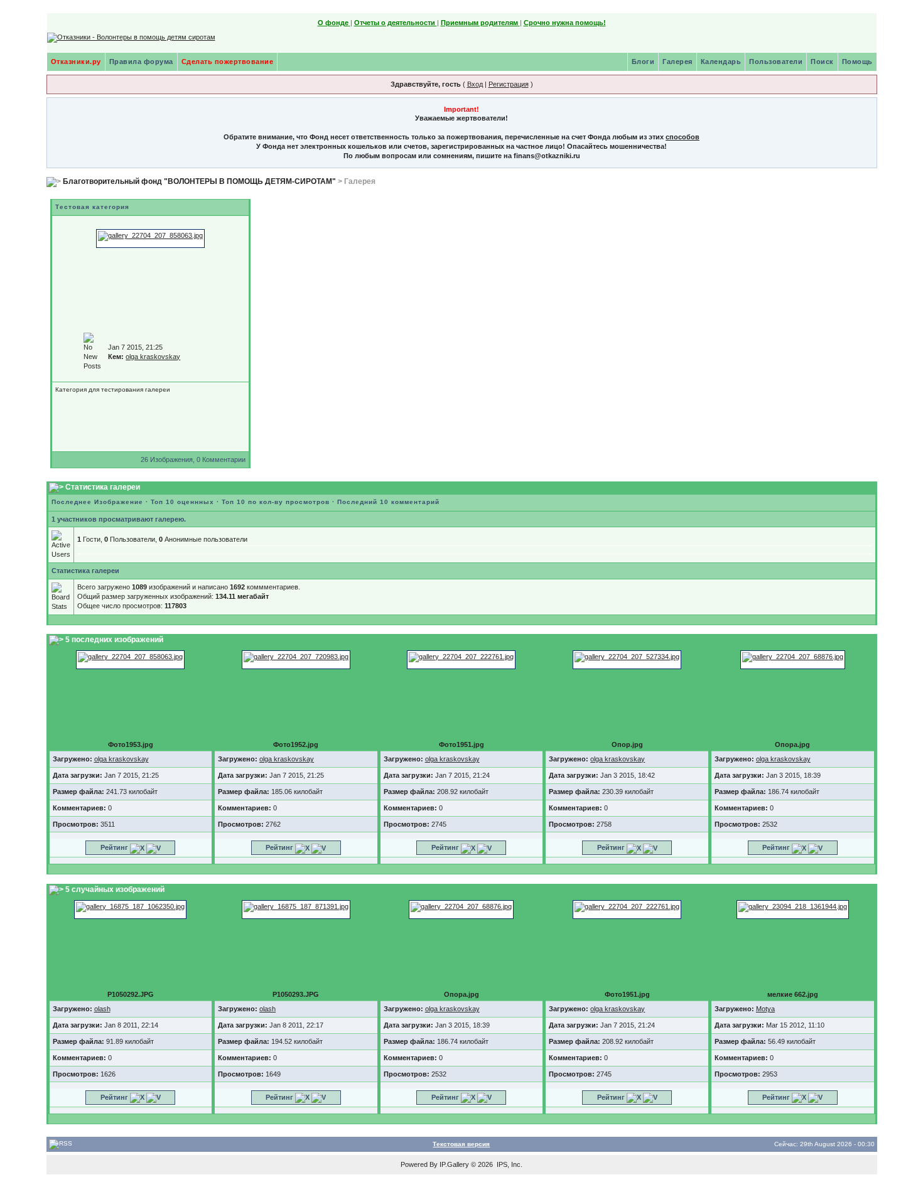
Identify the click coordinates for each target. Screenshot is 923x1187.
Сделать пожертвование (227, 61)
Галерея (677, 61)
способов (682, 137)
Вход (475, 84)
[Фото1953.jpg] (150, 238)
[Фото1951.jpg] (461, 659)
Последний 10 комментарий (388, 501)
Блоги (643, 61)
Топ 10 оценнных (182, 501)
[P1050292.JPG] (130, 909)
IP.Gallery (454, 1164)
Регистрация (508, 84)
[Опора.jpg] (792, 659)
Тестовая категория (92, 206)
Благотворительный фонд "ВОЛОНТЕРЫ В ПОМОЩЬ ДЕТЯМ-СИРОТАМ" (199, 181)
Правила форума (141, 61)
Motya (765, 1008)
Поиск (822, 61)
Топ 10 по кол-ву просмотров (276, 501)
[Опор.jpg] (626, 659)
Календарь (721, 61)
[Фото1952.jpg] (296, 659)
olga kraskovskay (153, 356)
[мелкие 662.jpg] (792, 909)
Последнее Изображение (97, 501)
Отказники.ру (76, 61)
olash (102, 1008)
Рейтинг (114, 847)
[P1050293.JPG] (296, 909)
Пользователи (775, 61)
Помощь (857, 61)
